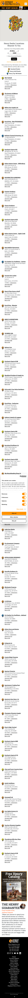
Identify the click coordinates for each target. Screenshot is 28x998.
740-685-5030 (8, 664)
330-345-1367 (8, 368)
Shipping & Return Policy (14, 986)
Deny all (14, 520)
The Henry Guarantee (14, 982)
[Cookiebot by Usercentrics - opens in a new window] (20, 476)
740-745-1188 (8, 846)
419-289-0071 (8, 622)
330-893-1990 (8, 213)
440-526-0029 (8, 804)
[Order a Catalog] (14, 886)
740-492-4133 (8, 298)
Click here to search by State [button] (14, 62)
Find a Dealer (14, 966)
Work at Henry (14, 981)
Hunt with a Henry (14, 965)
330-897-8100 (8, 255)
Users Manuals (14, 968)
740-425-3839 (8, 706)
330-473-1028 (8, 199)
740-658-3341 (8, 382)
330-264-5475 (8, 312)
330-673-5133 (8, 636)
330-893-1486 (8, 171)
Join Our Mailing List (14, 971)
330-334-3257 (8, 466)
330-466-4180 (8, 340)
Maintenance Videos (14, 969)
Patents (14, 957)
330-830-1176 (8, 227)
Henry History (14, 977)
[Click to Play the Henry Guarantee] (23, 906)
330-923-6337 (8, 550)
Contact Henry (14, 961)
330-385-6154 (8, 860)
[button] (25, 3)
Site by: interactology (14, 994)
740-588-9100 (8, 762)
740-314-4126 (8, 748)
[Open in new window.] (8, 953)
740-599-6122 (8, 580)
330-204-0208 (8, 143)
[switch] (24, 497)
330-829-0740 (8, 438)
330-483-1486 (8, 734)
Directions (14, 85)
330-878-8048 (8, 87)
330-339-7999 (8, 157)
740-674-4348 (8, 832)
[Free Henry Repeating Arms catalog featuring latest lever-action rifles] (14, 8)
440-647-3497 (8, 776)
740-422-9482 (8, 354)
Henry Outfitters (14, 960)
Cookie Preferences (14, 973)
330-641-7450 (8, 326)
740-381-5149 (8, 790)
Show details (20, 509)
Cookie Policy (14, 974)
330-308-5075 (8, 129)
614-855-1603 (8, 720)
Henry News (14, 979)
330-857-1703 (8, 241)
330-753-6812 (8, 424)
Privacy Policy (14, 984)
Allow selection (14, 517)
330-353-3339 (8, 185)
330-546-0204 (8, 284)
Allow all (14, 513)
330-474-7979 (8, 678)
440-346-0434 (8, 650)
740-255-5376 (8, 594)
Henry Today (14, 976)
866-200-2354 (15, 949)
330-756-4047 (8, 101)
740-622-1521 (8, 396)
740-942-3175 (8, 536)
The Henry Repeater (14, 958)
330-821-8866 (8, 452)
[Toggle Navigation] (25, 4)
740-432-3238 (8, 608)
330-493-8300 (8, 269)
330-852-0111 (8, 115)
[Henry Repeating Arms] (10, 3)
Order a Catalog (14, 963)
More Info (7, 88)
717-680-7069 (8, 564)
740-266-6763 (8, 692)
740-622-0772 (8, 410)
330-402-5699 (8, 818)
